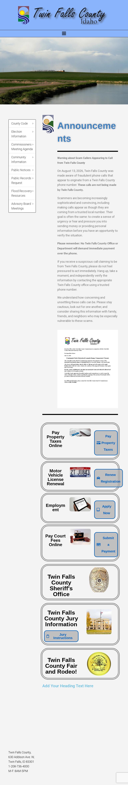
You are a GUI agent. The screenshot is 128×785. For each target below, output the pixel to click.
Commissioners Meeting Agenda (22, 147)
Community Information (18, 159)
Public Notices (20, 170)
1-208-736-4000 (18, 766)
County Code (19, 123)
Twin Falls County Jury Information (61, 618)
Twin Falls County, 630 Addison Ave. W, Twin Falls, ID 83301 (21, 757)
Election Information (18, 134)
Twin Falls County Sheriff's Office (61, 585)
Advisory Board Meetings (21, 206)
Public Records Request (21, 180)
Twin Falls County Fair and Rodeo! (61, 666)
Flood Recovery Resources (21, 193)
